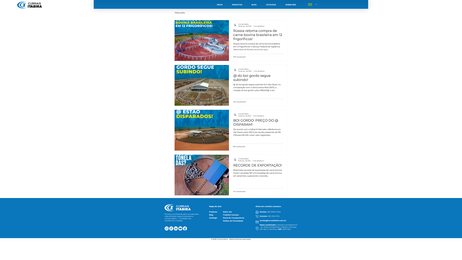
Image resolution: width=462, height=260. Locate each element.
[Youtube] (180, 228)
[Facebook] (185, 228)
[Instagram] (167, 228)
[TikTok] (171, 228)
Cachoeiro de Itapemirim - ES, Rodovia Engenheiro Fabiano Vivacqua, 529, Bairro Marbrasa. (279, 227)
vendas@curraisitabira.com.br (273, 220)
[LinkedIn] (176, 228)
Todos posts (179, 13)
